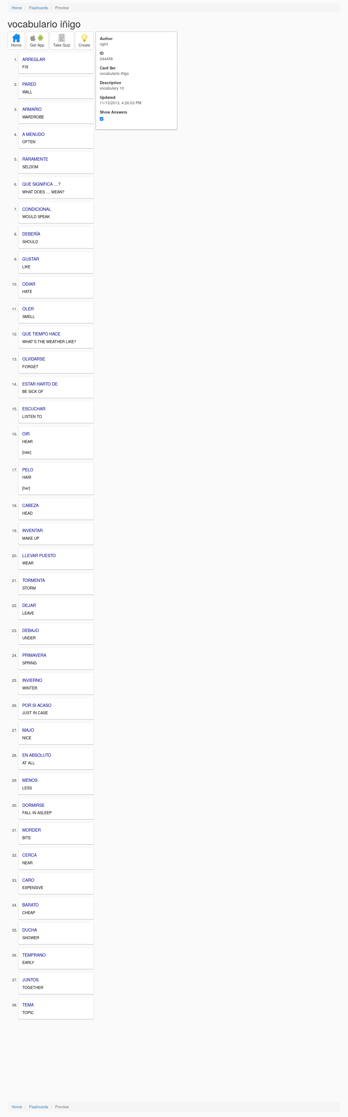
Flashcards (38, 7)
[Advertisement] (139, 183)
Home (17, 7)
